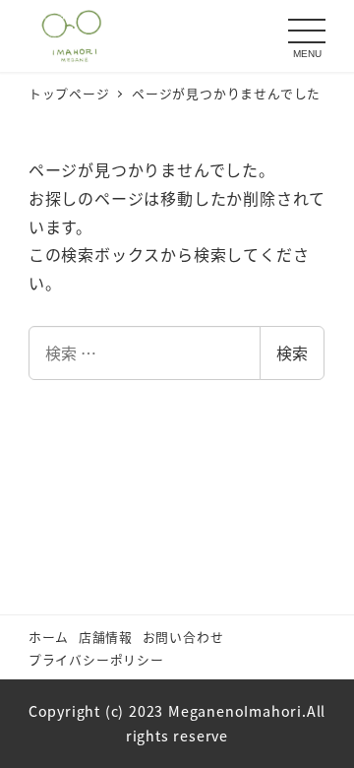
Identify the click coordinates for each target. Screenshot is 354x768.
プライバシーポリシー (96, 659)
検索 (292, 352)
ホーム (49, 636)
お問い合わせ (183, 636)
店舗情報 (106, 636)
